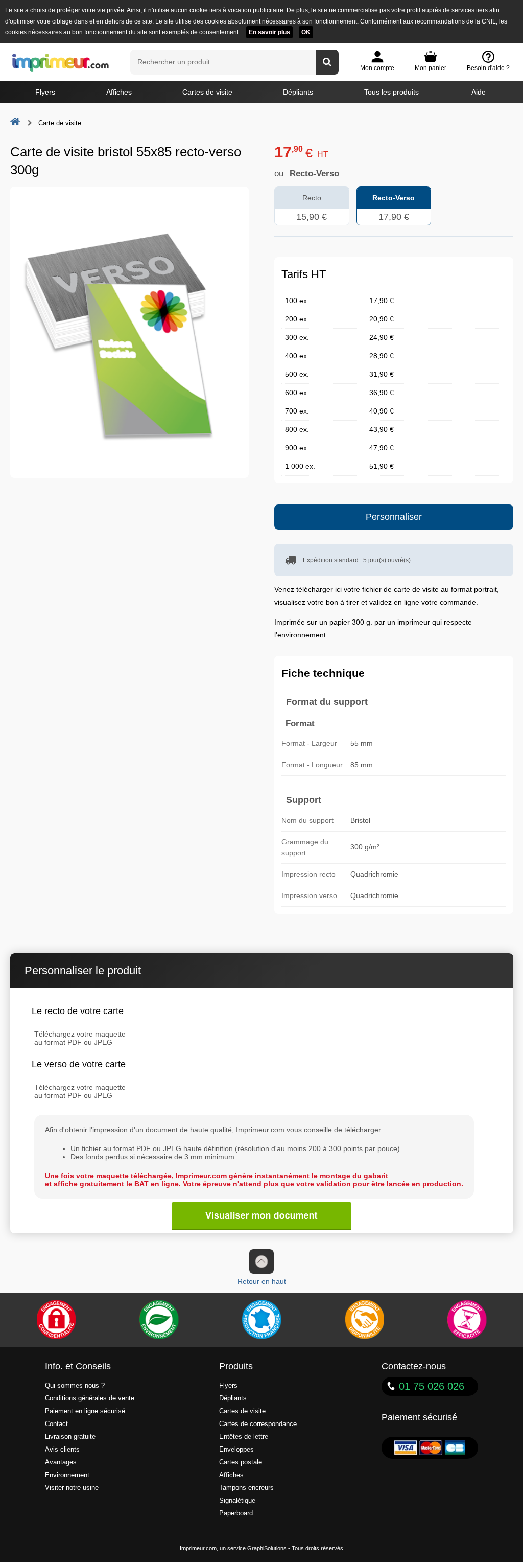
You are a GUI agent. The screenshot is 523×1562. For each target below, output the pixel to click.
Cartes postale (240, 1462)
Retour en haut (261, 1281)
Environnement (67, 1475)
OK (306, 32)
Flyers (45, 92)
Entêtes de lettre (243, 1436)
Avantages (61, 1462)
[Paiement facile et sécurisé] (56, 1320)
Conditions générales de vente (89, 1398)
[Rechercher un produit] (327, 62)
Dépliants (298, 92)
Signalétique (237, 1500)
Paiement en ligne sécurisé (85, 1411)
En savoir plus (269, 32)
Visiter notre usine (72, 1487)
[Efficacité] (467, 1320)
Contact (56, 1424)
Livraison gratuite (70, 1436)
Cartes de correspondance (258, 1424)
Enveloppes (236, 1449)
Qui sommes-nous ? (75, 1385)
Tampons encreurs (246, 1487)
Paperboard (236, 1513)
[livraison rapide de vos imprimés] (364, 1320)
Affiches (119, 92)
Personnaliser (394, 517)
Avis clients (62, 1449)
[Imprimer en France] (261, 1320)
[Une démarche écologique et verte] (159, 1320)
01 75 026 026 (431, 1386)
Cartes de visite (207, 92)
